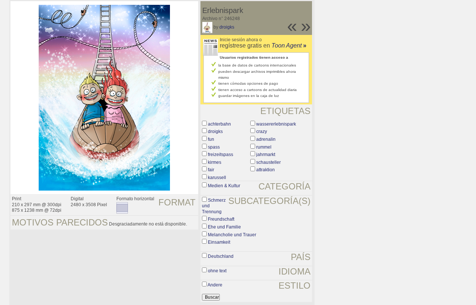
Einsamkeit (219, 242)
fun (211, 139)
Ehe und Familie (224, 227)
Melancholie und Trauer (232, 234)
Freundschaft (221, 219)
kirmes (214, 162)
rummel (263, 147)
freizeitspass (220, 154)
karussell (217, 177)
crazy (261, 131)
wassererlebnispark (276, 124)
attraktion (265, 169)
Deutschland (221, 256)
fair (211, 169)
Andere (215, 285)
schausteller (268, 162)
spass (214, 147)
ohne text (217, 270)
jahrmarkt (265, 154)
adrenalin (266, 139)
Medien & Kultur (224, 185)
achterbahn (219, 124)
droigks (226, 27)
